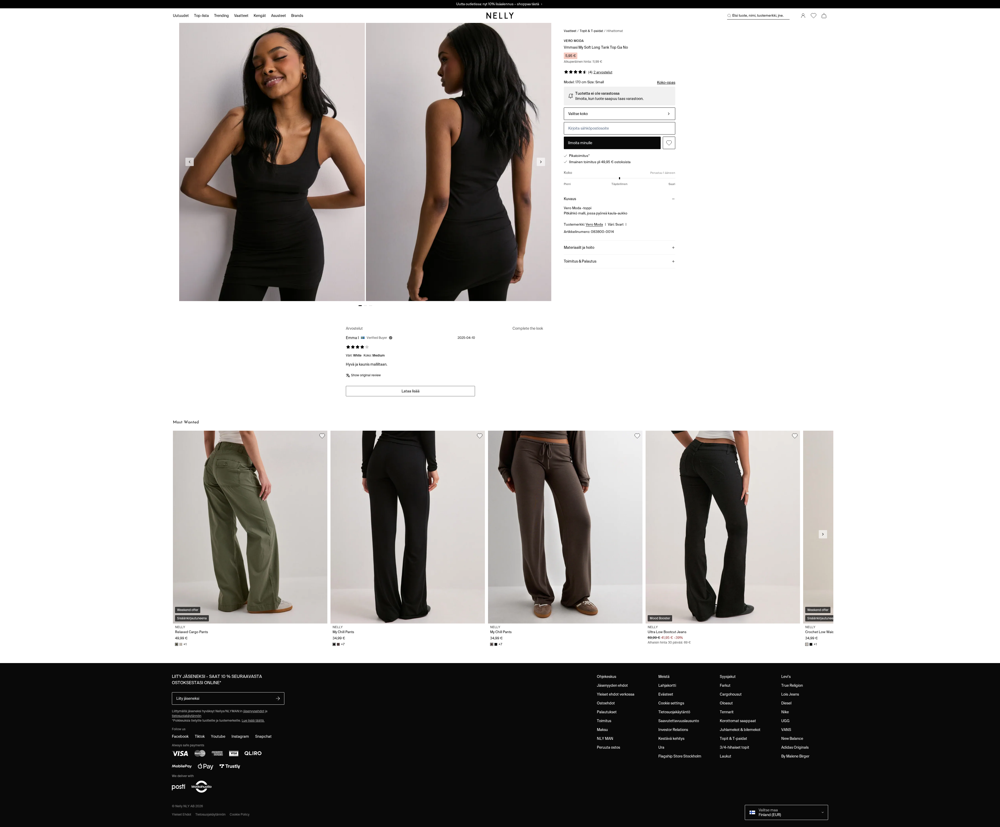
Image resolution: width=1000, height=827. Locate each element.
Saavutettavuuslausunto (678, 720)
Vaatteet (570, 31)
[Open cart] (824, 15)
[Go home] (500, 15)
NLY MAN (605, 738)
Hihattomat (615, 31)
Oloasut (726, 703)
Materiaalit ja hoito (579, 247)
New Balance (792, 738)
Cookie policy (239, 814)
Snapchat (263, 736)
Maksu (602, 729)
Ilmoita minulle (580, 143)
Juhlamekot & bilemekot (740, 729)
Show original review (366, 375)
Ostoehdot (606, 703)
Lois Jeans (790, 694)
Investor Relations (673, 729)
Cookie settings (671, 703)
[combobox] (619, 113)
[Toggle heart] (669, 143)
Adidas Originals (795, 747)
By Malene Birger (795, 756)
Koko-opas (666, 82)
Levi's (786, 676)
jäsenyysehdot (253, 711)
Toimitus (604, 720)
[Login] (803, 15)
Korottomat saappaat (738, 720)
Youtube (218, 736)
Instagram (240, 736)
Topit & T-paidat (591, 31)
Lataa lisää (411, 391)
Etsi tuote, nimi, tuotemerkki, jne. (758, 15)
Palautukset (607, 712)
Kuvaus (570, 198)
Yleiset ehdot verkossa (615, 694)
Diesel (786, 703)
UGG (785, 720)
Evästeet (665, 694)
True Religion (792, 685)
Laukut (725, 756)
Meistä (664, 676)
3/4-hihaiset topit (734, 747)
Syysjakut (728, 676)
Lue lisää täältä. (253, 720)
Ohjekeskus (606, 676)
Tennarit (727, 712)
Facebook (180, 736)
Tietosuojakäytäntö (674, 712)
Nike (785, 712)
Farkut (725, 685)
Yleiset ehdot (181, 814)
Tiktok (200, 736)
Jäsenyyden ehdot (612, 685)
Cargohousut (731, 694)
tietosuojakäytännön (186, 716)
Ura (661, 747)
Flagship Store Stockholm (679, 756)
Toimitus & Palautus (580, 261)
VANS (786, 729)
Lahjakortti (667, 685)
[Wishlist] (813, 15)
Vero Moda (574, 41)
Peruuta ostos (608, 747)
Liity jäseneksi (187, 698)
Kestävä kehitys (671, 738)
